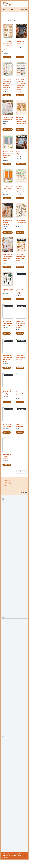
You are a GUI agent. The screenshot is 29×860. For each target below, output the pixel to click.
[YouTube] (12, 9)
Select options (8, 129)
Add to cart (7, 57)
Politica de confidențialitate (10, 483)
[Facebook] (21, 492)
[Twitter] (23, 492)
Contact (5, 485)
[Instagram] (3, 9)
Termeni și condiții (8, 480)
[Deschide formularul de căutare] (23, 3)
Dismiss (25, 855)
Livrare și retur (7, 482)
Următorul (21, 472)
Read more (20, 57)
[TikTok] (7, 9)
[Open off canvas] (26, 4)
